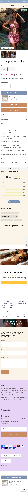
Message (4, 357)
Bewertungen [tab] (7, 208)
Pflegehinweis (6, 124)
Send (5, 372)
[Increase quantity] (9, 86)
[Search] (5, 5)
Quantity (4, 83)
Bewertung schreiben (14, 201)
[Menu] (1, 5)
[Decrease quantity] (2, 86)
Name (3, 341)
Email (3, 349)
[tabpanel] (14, 228)
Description (5, 120)
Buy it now (14, 110)
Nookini (7, 465)
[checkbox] (18, 220)
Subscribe (14, 434)
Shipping (4, 78)
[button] (14, 183)
